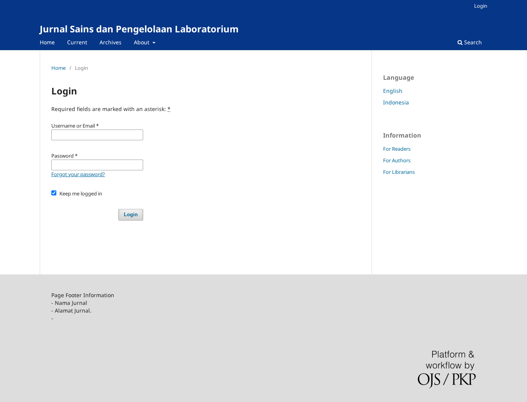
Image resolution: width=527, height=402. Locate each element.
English (392, 90)
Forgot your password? (78, 174)
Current (77, 42)
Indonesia (396, 102)
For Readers (396, 148)
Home (47, 42)
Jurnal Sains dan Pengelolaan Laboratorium (139, 28)
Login (480, 5)
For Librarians (399, 171)
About (142, 42)
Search (472, 42)
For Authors (396, 160)
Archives (111, 42)
